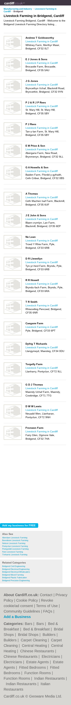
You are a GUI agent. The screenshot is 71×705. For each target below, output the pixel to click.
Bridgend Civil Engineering (13, 566)
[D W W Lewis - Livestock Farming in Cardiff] (13, 417)
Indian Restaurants (50, 678)
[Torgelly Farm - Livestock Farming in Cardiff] (13, 375)
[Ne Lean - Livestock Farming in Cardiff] (13, 248)
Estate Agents (38, 662)
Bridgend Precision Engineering (16, 580)
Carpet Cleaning (34, 640)
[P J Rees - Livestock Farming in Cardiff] (13, 135)
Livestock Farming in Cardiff (41, 41)
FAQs (47, 611)
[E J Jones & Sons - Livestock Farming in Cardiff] (13, 70)
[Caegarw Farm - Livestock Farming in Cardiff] (13, 334)
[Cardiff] (24, 5)
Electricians (51, 656)
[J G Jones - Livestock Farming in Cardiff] (13, 92)
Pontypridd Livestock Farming (15, 549)
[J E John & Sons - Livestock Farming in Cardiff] (13, 226)
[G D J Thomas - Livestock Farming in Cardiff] (13, 396)
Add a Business (17, 617)
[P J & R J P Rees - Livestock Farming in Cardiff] (13, 114)
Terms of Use (47, 606)
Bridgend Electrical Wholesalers (16, 572)
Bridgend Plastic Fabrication (14, 577)
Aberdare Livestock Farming (14, 538)
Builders (50, 635)
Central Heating (35, 646)
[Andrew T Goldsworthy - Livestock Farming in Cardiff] (13, 49)
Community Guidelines (22, 611)
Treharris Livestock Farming (14, 554)
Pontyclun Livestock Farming (15, 546)
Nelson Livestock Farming (13, 543)
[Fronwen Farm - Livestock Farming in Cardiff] (13, 439)
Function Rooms (38, 673)
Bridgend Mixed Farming (13, 575)
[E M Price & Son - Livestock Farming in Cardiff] (13, 157)
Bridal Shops (29, 635)
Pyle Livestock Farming (12, 552)
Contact (46, 595)
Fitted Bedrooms (33, 667)
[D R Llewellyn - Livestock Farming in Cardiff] (13, 270)
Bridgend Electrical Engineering (15, 569)
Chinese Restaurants (37, 651)
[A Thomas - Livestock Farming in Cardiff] (13, 205)
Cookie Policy (27, 600)
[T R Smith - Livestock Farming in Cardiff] (13, 313)
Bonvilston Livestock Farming (15, 540)
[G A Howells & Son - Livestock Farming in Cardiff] (13, 178)
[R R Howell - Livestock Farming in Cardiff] (13, 291)
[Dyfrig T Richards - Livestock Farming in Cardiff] (13, 355)
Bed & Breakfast (37, 629)
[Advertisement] (35, 483)
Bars (29, 624)
